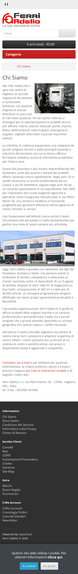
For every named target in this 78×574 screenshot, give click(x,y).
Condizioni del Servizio (18, 425)
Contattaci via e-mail (16, 362)
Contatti (7, 447)
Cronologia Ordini (14, 512)
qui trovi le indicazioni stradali (46, 371)
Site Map (8, 471)
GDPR (6, 455)
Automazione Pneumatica (20, 459)
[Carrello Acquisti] (69, 4)
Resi (5, 451)
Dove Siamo (10, 421)
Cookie (7, 463)
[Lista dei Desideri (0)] (65, 4)
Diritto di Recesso (14, 433)
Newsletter (9, 520)
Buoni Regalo (11, 490)
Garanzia (8, 467)
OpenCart (25, 534)
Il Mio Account (12, 508)
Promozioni (10, 494)
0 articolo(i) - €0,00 (40, 44)
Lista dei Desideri (14, 516)
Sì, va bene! (29, 566)
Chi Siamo (23, 66)
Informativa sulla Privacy (19, 429)
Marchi (7, 486)
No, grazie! (49, 566)
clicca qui (55, 557)
